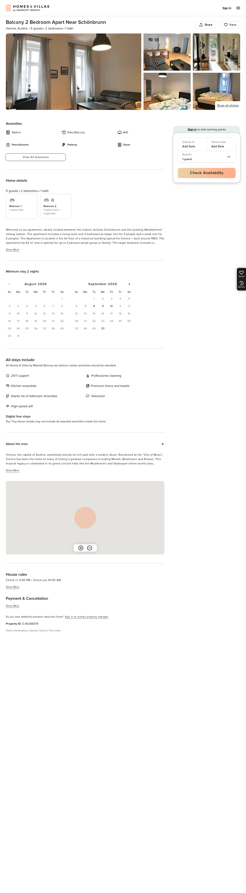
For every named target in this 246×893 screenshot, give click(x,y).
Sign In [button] (227, 8)
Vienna (43, 630)
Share (208, 25)
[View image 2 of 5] (167, 52)
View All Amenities (36, 157)
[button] (85, 306)
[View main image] (73, 71)
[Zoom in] (81, 548)
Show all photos (228, 105)
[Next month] (129, 284)
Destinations (21, 630)
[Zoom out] (90, 548)
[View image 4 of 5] (167, 91)
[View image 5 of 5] (216, 91)
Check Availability (206, 172)
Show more (12, 249)
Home (9, 630)
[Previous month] (9, 284)
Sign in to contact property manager (87, 616)
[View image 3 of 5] (216, 52)
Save (232, 25)
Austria (34, 630)
